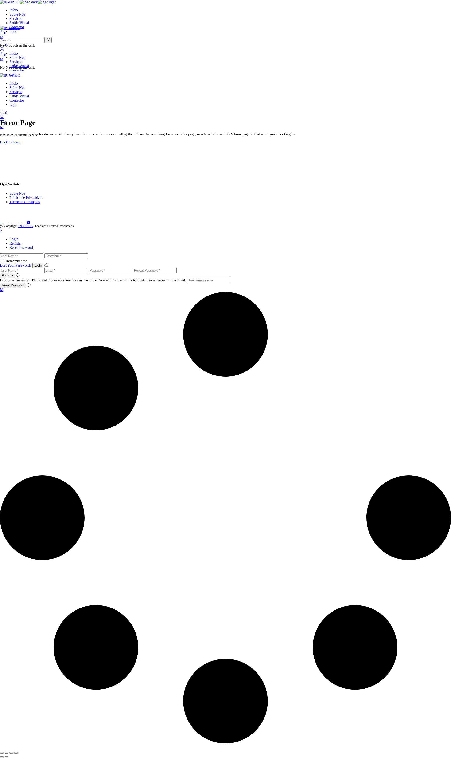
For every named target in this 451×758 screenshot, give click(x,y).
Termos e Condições (24, 202)
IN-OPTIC (25, 226)
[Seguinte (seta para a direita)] (6, 757)
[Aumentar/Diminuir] (2, 753)
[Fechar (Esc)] (16, 753)
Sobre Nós (17, 193)
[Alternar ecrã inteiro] (6, 753)
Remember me (16, 261)
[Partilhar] (11, 753)
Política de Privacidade (26, 198)
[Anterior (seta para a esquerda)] (2, 757)
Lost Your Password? (15, 265)
